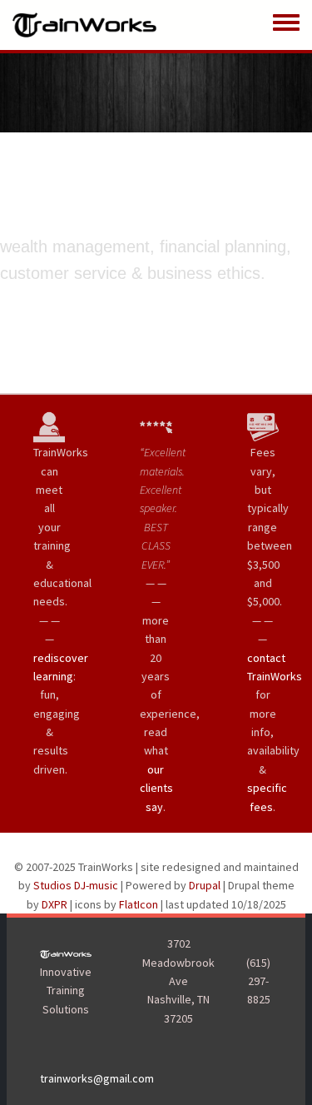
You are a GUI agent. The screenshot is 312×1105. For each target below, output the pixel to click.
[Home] (84, 25)
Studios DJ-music (75, 885)
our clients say (156, 788)
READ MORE (123, 317)
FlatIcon (138, 904)
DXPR (54, 904)
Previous (17, 222)
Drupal (204, 885)
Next (294, 222)
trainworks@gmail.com (97, 1078)
